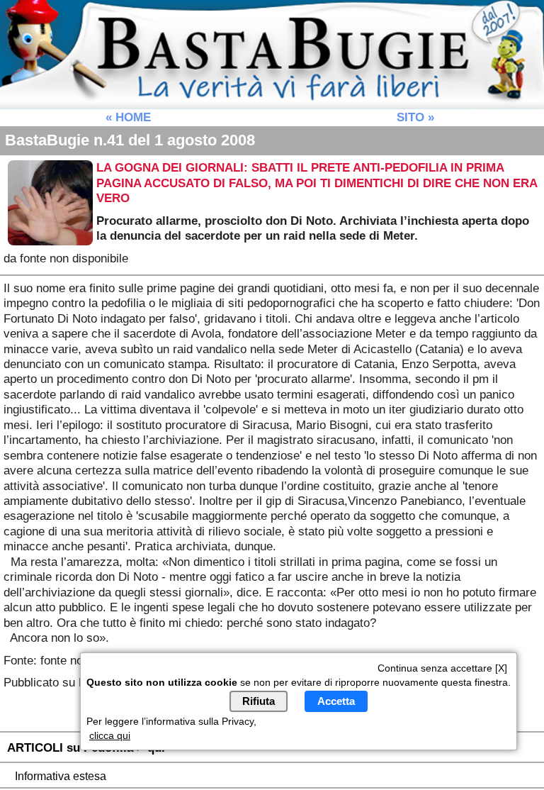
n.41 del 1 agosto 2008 (130, 140)
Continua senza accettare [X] (442, 668)
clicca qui (109, 735)
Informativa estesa (60, 776)
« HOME (128, 117)
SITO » (415, 117)
